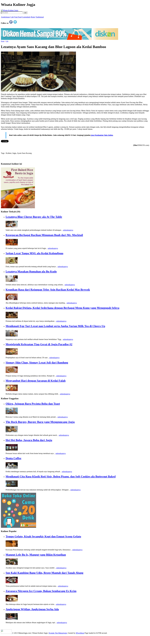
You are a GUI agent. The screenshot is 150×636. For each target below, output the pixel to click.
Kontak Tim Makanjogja (58, 633)
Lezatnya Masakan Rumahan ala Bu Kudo (31, 271)
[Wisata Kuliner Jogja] (6, 633)
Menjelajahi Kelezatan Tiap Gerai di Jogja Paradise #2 (39, 344)
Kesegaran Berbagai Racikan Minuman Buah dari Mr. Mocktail (44, 235)
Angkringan (5, 17)
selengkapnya (68, 230)
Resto (33, 17)
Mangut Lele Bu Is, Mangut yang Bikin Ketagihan (36, 554)
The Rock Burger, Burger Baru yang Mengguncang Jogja (40, 421)
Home (2, 41)
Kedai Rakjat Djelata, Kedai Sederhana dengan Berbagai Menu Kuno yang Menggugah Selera (62, 307)
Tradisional (40, 17)
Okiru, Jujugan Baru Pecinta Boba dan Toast (33, 403)
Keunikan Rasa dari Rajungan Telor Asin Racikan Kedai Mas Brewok (48, 289)
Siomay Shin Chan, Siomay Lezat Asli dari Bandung (37, 362)
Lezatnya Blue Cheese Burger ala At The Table (34, 216)
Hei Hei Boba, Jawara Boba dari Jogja (29, 440)
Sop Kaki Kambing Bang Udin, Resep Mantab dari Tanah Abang (44, 572)
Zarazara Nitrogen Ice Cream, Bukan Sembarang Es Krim (41, 591)
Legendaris (26, 17)
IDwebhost (80, 633)
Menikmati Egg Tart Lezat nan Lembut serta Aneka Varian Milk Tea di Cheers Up (55, 326)
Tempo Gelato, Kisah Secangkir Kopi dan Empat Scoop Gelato (43, 536)
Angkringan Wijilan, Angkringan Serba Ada (32, 609)
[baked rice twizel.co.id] (18, 208)
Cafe (12, 17)
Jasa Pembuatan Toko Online (102, 135)
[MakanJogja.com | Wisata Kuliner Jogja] (9, 10)
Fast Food (18, 17)
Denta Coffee (13, 458)
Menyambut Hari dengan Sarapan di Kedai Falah (36, 380)
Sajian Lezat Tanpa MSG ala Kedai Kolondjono (34, 253)
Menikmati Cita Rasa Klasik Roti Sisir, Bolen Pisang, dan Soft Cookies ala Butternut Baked (61, 476)
